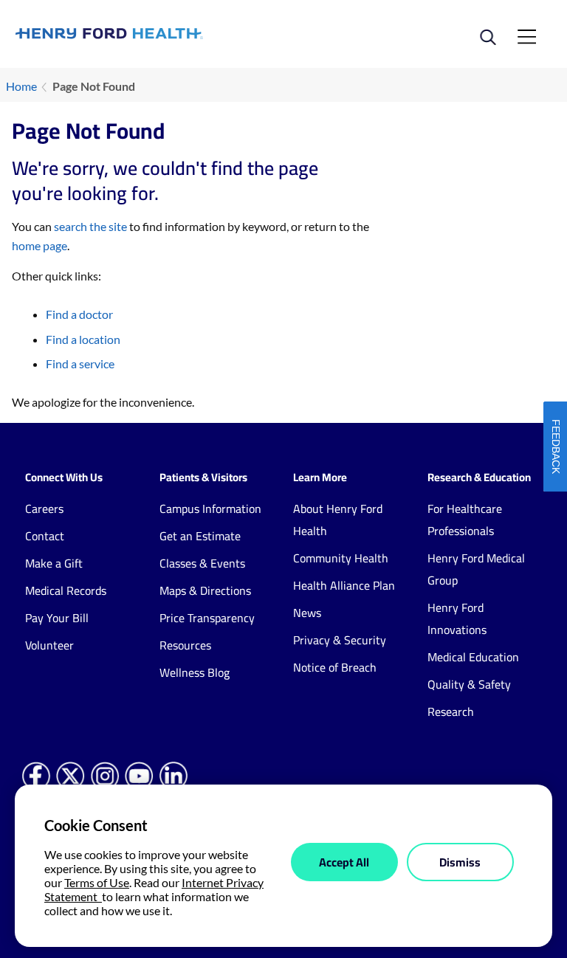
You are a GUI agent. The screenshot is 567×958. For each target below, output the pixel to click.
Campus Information (210, 508)
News (307, 613)
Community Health (340, 558)
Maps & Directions (205, 590)
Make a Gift (54, 563)
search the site (90, 226)
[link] (150, 33)
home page (39, 245)
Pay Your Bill (57, 618)
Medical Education (473, 657)
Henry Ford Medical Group (476, 569)
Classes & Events (202, 563)
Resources (185, 645)
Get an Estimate (200, 536)
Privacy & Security (339, 640)
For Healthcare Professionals (464, 519)
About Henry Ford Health (337, 519)
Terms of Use (96, 882)
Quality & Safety (469, 684)
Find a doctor (79, 314)
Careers (44, 508)
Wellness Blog (194, 672)
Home (21, 86)
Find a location (83, 339)
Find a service (80, 363)
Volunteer (49, 645)
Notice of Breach (335, 667)
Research (450, 711)
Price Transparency (207, 618)
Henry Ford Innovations (457, 618)
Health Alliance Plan (344, 585)
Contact (44, 536)
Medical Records (65, 590)
